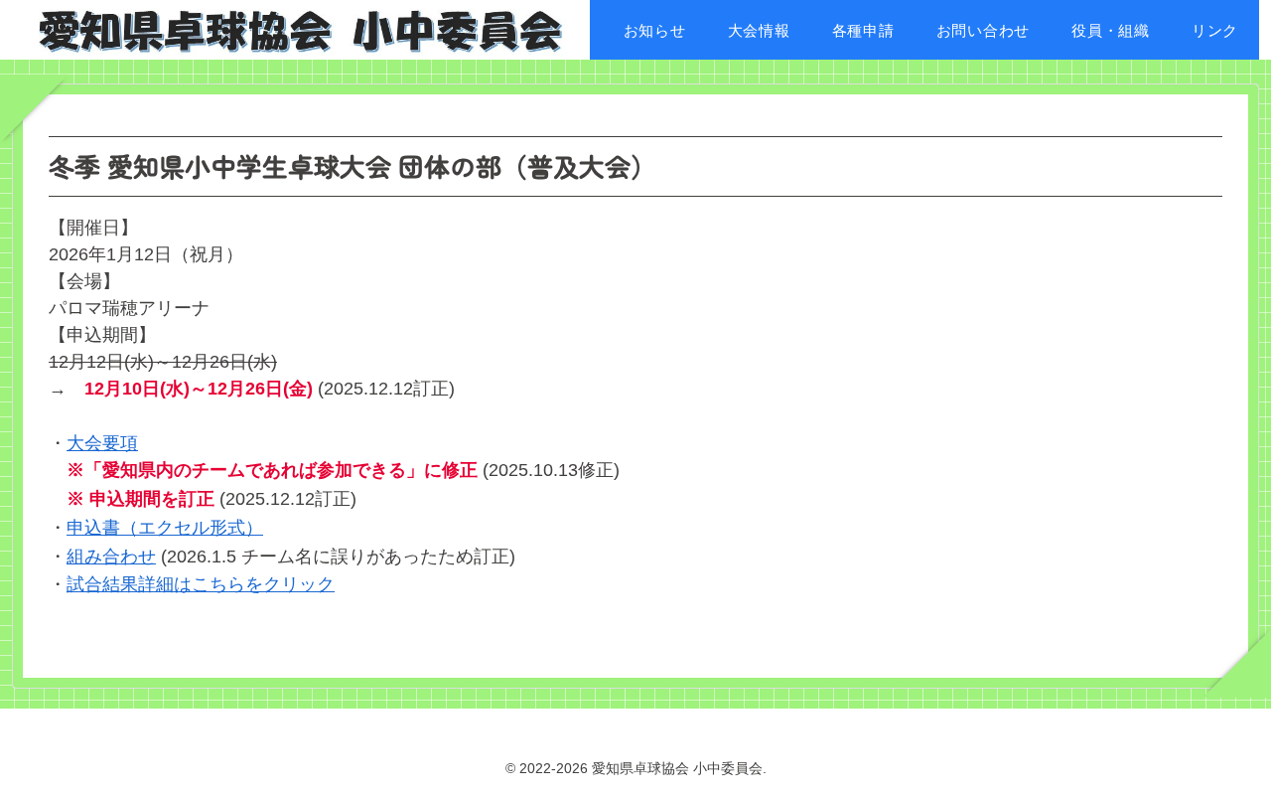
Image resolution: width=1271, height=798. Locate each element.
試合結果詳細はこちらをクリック (201, 584)
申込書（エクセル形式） (165, 528)
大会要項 (102, 443)
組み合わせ (111, 556)
